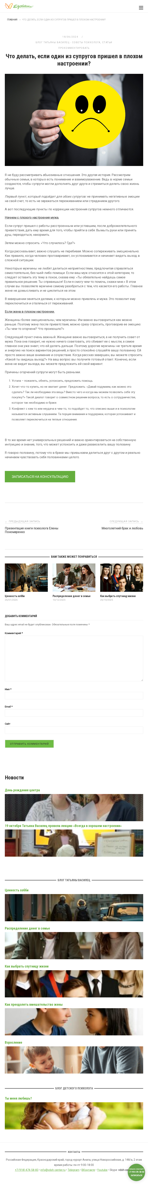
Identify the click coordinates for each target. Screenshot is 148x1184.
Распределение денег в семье (27, 928)
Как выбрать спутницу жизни (27, 966)
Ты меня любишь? (18, 1098)
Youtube (102, 1169)
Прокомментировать (74, 48)
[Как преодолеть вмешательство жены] (74, 1021)
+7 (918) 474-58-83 (26, 1169)
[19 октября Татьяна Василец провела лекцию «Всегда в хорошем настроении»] (74, 855)
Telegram (73, 1169)
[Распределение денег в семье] (74, 945)
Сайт (7, 723)
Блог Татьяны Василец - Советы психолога (68, 42)
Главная (12, 19)
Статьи (107, 42)
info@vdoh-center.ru (53, 1169)
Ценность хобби (17, 890)
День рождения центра (22, 790)
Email (9, 706)
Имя (8, 689)
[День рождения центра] (74, 820)
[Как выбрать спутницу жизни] (74, 983)
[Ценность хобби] (74, 907)
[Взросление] (74, 1060)
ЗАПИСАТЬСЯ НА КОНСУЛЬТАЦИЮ (40, 477)
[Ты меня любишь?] (74, 1115)
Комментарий (14, 633)
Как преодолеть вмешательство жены (34, 1004)
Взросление (13, 1042)
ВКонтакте (88, 1169)
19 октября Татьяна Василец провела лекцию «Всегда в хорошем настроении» (63, 826)
